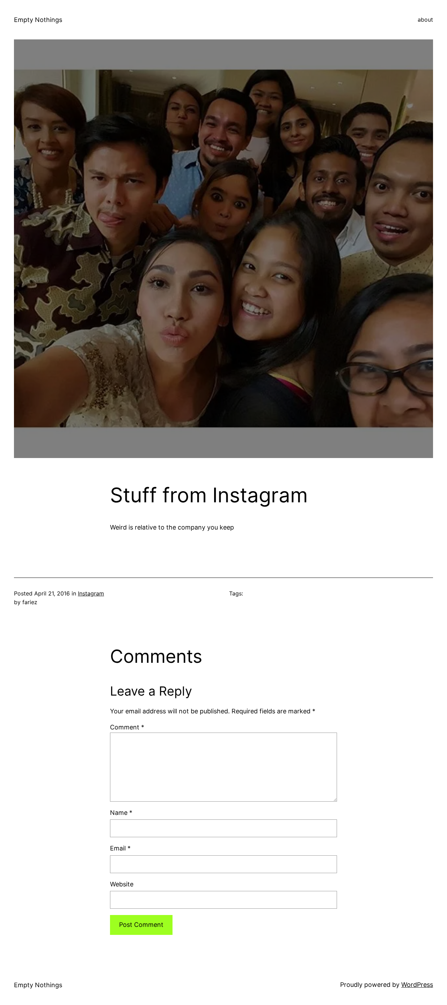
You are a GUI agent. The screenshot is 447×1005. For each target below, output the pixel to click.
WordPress (417, 984)
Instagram (91, 593)
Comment (127, 727)
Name (121, 812)
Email (120, 848)
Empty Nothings (38, 19)
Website (121, 884)
